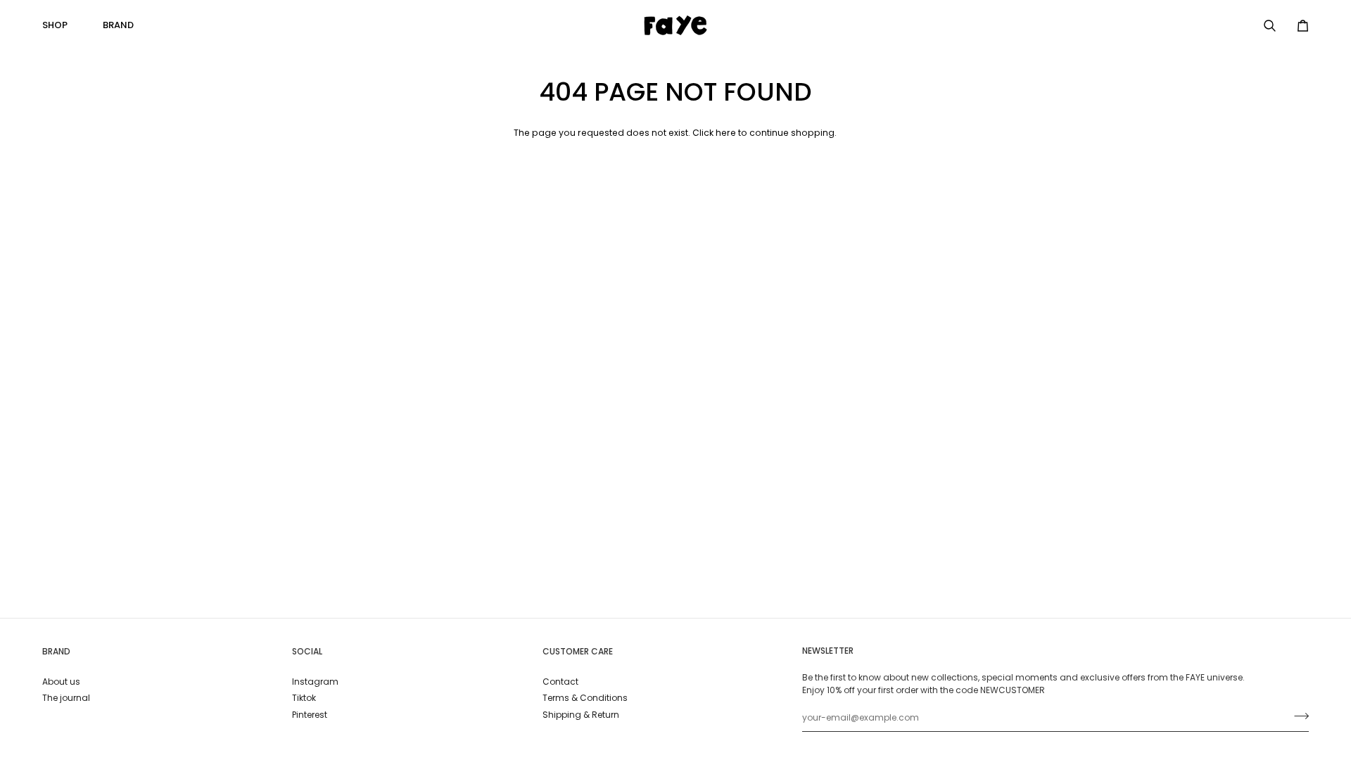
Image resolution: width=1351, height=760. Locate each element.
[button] (60, 25)
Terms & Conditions (585, 698)
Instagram (315, 682)
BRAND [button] (56, 651)
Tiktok (304, 698)
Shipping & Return (581, 715)
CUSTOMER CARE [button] (578, 651)
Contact (560, 682)
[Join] (1297, 716)
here (726, 133)
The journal (66, 698)
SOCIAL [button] (307, 651)
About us (61, 682)
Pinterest (309, 715)
